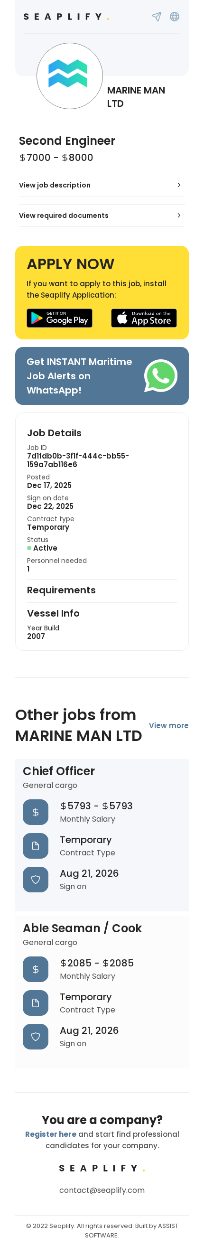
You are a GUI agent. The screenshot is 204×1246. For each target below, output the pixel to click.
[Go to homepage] (66, 16)
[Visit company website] (174, 16)
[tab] (102, 185)
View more (169, 726)
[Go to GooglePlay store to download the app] (60, 318)
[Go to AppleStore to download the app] (144, 318)
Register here (50, 1134)
